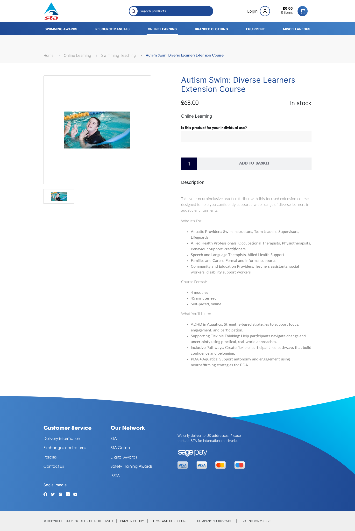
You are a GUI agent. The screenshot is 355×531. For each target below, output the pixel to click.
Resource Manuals (112, 29)
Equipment (255, 29)
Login (252, 11)
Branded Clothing (211, 29)
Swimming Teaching (119, 55)
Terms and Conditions (169, 521)
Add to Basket (254, 163)
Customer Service (67, 428)
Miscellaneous (296, 29)
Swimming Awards (61, 29)
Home (49, 55)
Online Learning (162, 29)
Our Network (128, 428)
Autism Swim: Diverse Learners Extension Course (185, 55)
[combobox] (175, 11)
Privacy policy (132, 521)
